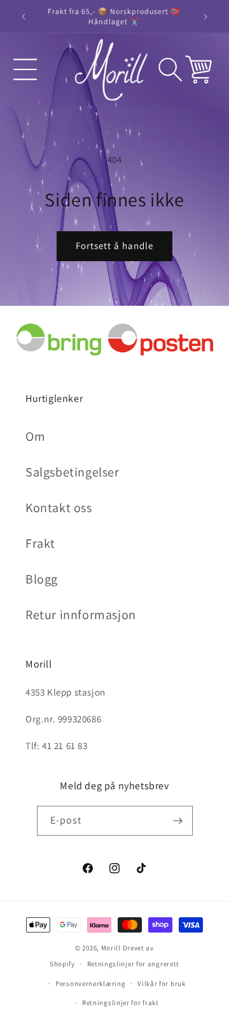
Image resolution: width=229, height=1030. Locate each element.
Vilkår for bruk (161, 983)
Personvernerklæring (90, 983)
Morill (111, 947)
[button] (25, 69)
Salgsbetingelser (72, 472)
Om (35, 436)
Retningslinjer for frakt (120, 1002)
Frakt (40, 543)
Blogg (41, 579)
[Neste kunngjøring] (205, 17)
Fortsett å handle (114, 246)
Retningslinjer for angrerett (133, 963)
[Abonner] (178, 821)
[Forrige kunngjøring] (24, 17)
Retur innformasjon (80, 614)
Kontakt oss (58, 507)
